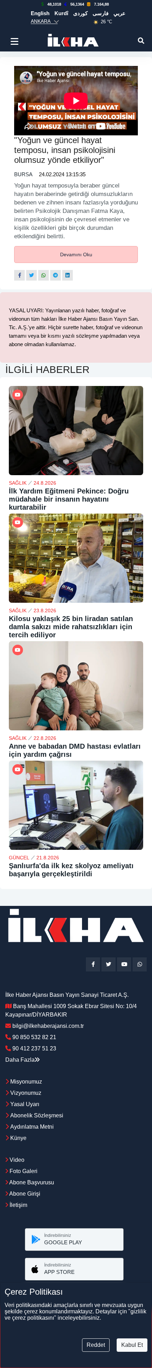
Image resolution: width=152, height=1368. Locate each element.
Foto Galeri (22, 1171)
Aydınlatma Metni (32, 1127)
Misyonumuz (26, 1082)
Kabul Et (132, 1345)
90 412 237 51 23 (34, 1048)
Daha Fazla (20, 1060)
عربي (119, 13)
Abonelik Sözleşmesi (36, 1115)
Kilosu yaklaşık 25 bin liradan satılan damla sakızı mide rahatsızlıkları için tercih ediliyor (71, 627)
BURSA (23, 174)
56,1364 (77, 4)
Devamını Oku (76, 254)
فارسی (101, 13)
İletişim (17, 1205)
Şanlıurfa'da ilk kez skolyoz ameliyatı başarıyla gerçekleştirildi (71, 870)
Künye (18, 1138)
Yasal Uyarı (24, 1104)
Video (16, 1160)
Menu (15, 41)
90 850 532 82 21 (34, 1037)
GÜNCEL (19, 857)
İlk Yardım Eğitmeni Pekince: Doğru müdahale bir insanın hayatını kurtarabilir (69, 499)
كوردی (80, 13)
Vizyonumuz (25, 1093)
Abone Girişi (24, 1194)
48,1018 (54, 4)
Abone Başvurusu (31, 1182)
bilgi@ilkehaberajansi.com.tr (48, 1026)
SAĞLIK (18, 483)
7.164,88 (101, 4)
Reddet (96, 1345)
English (40, 13)
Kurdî (61, 13)
